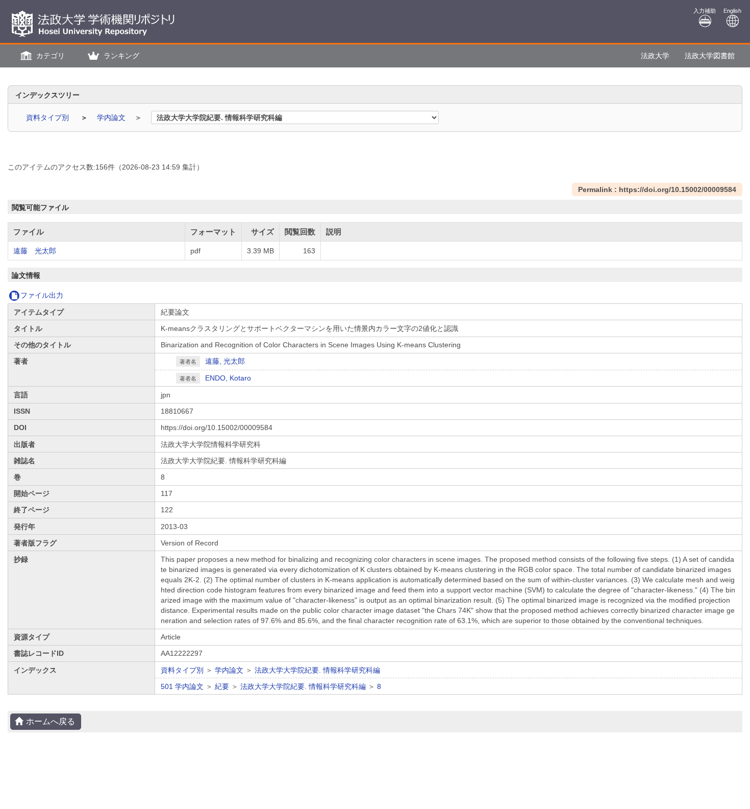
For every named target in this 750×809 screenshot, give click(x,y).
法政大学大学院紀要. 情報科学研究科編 (317, 670)
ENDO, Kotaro (228, 378)
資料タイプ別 (48, 117)
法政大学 (655, 56)
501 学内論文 (182, 686)
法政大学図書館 (710, 56)
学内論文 (112, 117)
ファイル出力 (41, 295)
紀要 (222, 686)
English (732, 11)
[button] (41, 55)
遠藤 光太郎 (34, 251)
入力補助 (704, 11)
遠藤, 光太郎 (225, 361)
